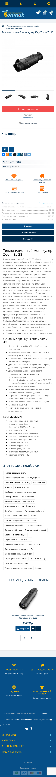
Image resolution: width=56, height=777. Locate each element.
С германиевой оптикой (35, 530)
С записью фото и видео (15, 535)
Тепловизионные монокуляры (18, 568)
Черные (38, 568)
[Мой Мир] (10, 154)
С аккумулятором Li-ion (15, 525)
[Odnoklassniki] (30, 728)
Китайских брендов (13, 511)
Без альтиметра (22, 487)
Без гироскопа (27, 496)
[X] (14, 154)
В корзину (24, 628)
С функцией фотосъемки (16, 558)
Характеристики (28, 232)
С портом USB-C (34, 544)
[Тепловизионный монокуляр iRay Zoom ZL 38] (28, 62)
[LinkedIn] (18, 154)
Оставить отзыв (29, 123)
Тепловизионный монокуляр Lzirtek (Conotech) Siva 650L (28, 616)
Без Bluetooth (39, 482)
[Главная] (3, 26)
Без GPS (8, 487)
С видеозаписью (35, 525)
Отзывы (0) (28, 239)
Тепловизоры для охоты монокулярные (22, 477)
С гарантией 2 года (13, 530)
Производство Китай (34, 511)
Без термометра (12, 506)
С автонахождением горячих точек (20, 520)
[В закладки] (5, 149)
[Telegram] (29, 154)
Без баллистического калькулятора (20, 492)
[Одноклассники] (7, 154)
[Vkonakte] (26, 728)
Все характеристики (46, 203)
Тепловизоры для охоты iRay (17, 482)
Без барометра (11, 496)
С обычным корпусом (14, 544)
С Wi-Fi (33, 515)
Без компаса (28, 501)
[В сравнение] (11, 149)
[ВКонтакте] (3, 154)
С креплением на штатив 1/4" (18, 539)
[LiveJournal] (21, 154)
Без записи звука (12, 501)
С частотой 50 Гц (37, 558)
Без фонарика (28, 506)
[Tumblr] (25, 154)
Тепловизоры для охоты (15, 473)
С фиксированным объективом (18, 554)
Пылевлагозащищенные (16, 515)
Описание (28, 226)
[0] (38, 14)
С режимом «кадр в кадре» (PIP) (19, 549)
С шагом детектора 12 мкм (16, 563)
